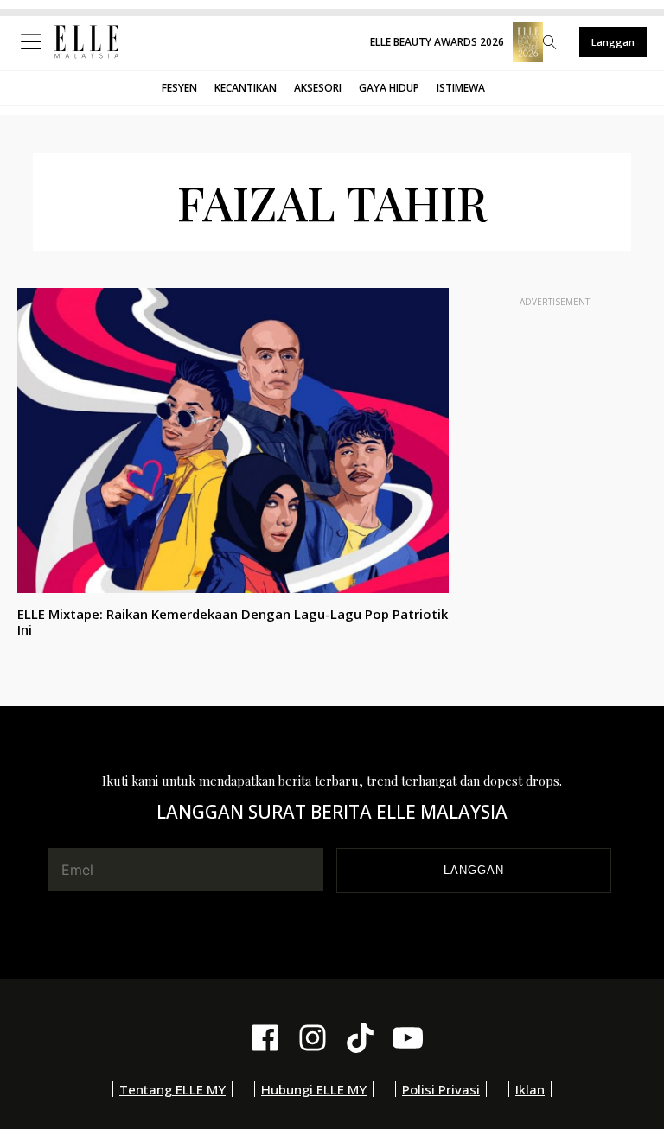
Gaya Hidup (389, 87)
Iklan (530, 1089)
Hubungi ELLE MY (314, 1089)
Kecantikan (245, 87)
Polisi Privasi (441, 1089)
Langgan (613, 41)
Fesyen (179, 87)
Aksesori (318, 87)
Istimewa (461, 87)
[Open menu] (34, 42)
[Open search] (550, 42)
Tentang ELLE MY (172, 1089)
